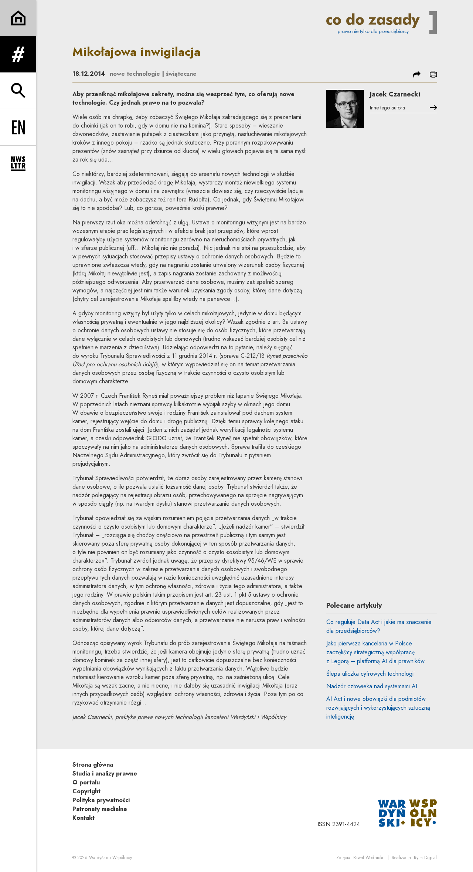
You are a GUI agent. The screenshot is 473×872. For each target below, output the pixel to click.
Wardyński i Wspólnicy (110, 857)
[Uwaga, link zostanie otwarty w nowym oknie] (407, 812)
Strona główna (92, 764)
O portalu (86, 782)
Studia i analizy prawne (104, 773)
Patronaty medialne (99, 809)
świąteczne (181, 73)
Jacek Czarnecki (395, 94)
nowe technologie (135, 73)
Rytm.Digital (425, 857)
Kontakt (83, 818)
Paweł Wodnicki (368, 857)
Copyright (86, 791)
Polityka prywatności (101, 800)
